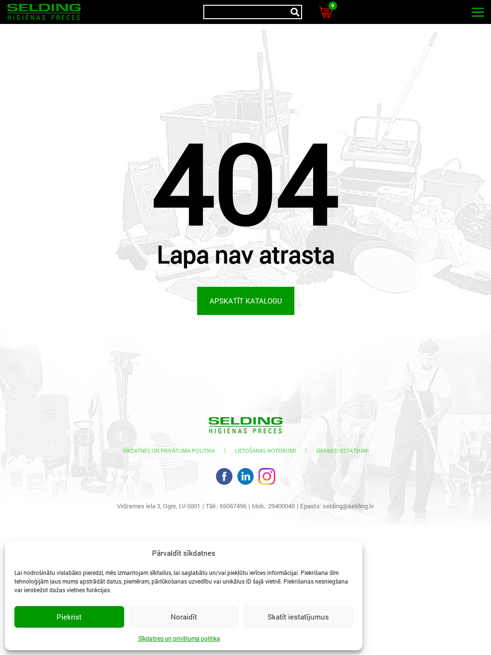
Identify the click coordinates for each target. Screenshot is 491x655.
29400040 (281, 506)
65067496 (233, 506)
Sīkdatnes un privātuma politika (179, 638)
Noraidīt (184, 616)
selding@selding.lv (348, 506)
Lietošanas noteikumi (265, 450)
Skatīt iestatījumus (298, 616)
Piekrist (69, 616)
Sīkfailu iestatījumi (342, 450)
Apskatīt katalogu (246, 300)
